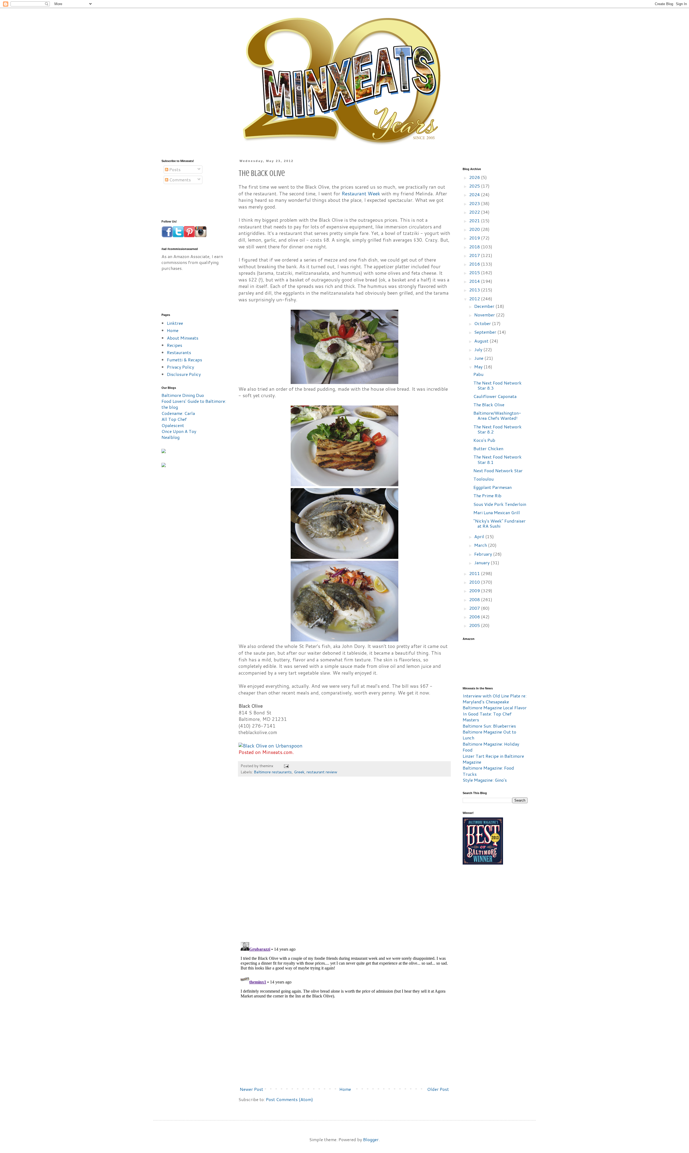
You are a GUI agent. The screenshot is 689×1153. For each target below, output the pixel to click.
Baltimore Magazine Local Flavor (495, 707)
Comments (179, 180)
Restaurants (179, 352)
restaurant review (322, 772)
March (481, 545)
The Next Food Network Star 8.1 (497, 459)
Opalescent (172, 425)
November (485, 315)
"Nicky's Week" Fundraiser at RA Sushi (499, 523)
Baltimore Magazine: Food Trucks (488, 771)
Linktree (175, 323)
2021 (475, 220)
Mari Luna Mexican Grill (496, 512)
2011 (475, 573)
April (479, 536)
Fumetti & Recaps (184, 360)
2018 (475, 247)
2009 (475, 590)
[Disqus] (344, 862)
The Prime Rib (487, 495)
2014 (475, 281)
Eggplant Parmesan (492, 487)
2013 (475, 290)
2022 (475, 212)
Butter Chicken (488, 448)
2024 (475, 194)
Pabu (478, 374)
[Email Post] (286, 765)
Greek (299, 772)
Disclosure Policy (184, 374)
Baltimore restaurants (273, 772)
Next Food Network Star (498, 470)
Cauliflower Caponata (494, 396)
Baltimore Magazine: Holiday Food (491, 747)
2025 (475, 186)
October (483, 323)
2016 (475, 264)
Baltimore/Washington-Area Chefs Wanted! (497, 415)
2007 (475, 608)
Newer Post (251, 1089)
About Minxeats (182, 338)
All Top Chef (174, 419)
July (478, 349)
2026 (475, 177)
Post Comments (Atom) (289, 1099)
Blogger (371, 1139)
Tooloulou (483, 479)
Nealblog (170, 437)
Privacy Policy (180, 367)
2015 (475, 272)
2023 (475, 203)
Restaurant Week (361, 193)
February (483, 554)
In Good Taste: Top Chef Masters (487, 717)
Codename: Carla (178, 413)
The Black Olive (488, 404)
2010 (475, 582)
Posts (174, 169)
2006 (475, 616)
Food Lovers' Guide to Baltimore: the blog (193, 404)
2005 (475, 625)
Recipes (174, 345)
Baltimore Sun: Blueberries (489, 726)
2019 (475, 238)
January (482, 562)
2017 (475, 255)
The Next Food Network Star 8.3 (497, 385)
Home (345, 1089)
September (485, 332)
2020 (475, 229)
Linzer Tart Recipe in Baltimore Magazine (493, 759)
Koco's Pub (484, 440)
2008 (475, 599)
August (482, 341)
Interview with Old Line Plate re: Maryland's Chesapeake (494, 699)
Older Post (438, 1089)
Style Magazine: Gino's (485, 780)
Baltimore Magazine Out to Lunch (489, 735)
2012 (475, 298)
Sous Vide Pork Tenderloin (499, 504)
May (479, 367)
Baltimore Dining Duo (182, 395)
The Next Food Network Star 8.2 (497, 429)
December (484, 306)
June (479, 358)
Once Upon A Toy (178, 431)
